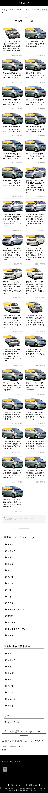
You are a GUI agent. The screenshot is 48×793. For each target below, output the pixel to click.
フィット (9, 722)
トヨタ (33, 518)
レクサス (11, 551)
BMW (10, 616)
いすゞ (10, 590)
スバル (10, 577)
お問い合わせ (33, 785)
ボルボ (10, 635)
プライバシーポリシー (17, 785)
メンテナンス (24, 518)
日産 (9, 557)
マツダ (10, 583)
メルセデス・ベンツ (16, 609)
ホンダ (10, 564)
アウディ (11, 622)
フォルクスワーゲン (16, 629)
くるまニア (24, 2)
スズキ (10, 603)
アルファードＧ (11, 520)
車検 (17, 722)
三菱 (9, 570)
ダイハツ (11, 596)
